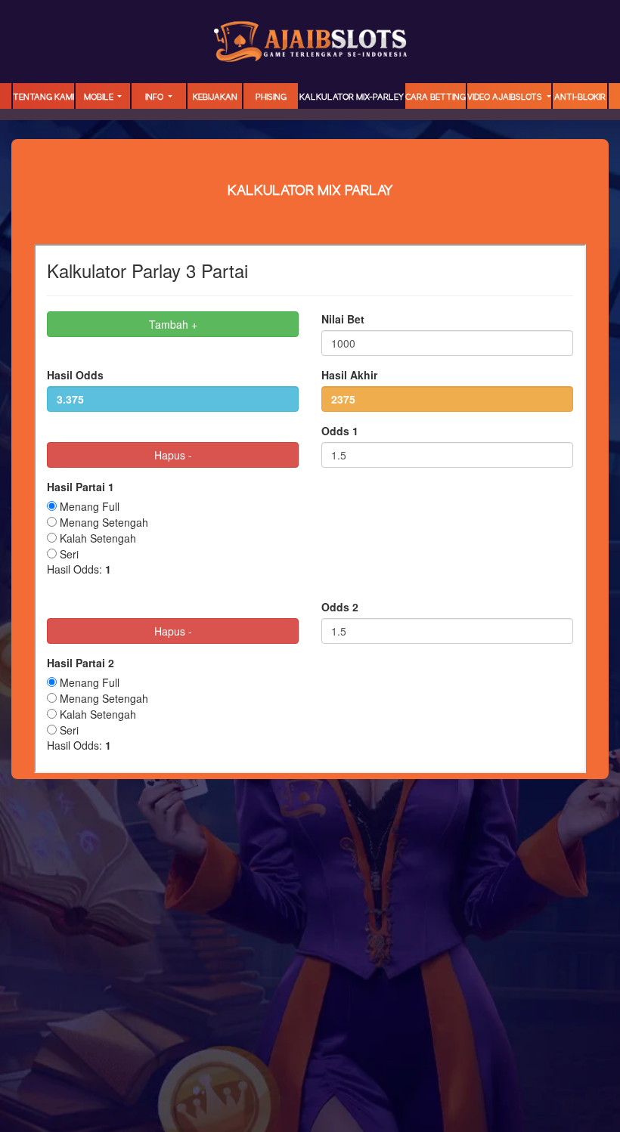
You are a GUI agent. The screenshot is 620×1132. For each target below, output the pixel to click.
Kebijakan (215, 97)
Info (155, 97)
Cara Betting (435, 97)
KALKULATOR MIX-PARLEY (351, 97)
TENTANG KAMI (43, 97)
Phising (271, 97)
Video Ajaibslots (505, 97)
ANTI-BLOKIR (580, 97)
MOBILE (100, 97)
